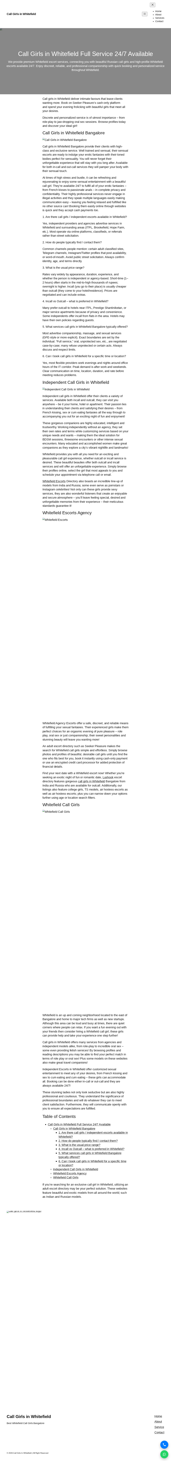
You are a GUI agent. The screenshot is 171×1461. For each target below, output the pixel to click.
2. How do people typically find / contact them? (88, 1140)
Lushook (108, 777)
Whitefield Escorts (54, 481)
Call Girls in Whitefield (21, 14)
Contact (159, 1432)
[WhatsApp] (164, 1454)
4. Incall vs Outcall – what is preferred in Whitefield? (92, 1149)
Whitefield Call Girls (65, 1177)
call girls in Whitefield (91, 781)
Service (159, 1427)
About (158, 1421)
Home (158, 1416)
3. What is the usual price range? (79, 1145)
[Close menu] (152, 5)
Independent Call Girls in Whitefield (75, 1169)
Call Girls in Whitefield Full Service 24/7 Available (79, 1124)
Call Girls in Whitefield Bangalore (74, 1128)
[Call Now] (164, 1445)
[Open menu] (144, 14)
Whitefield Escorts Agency (70, 1173)
